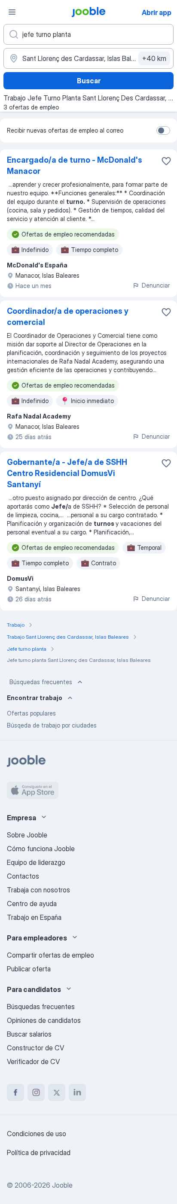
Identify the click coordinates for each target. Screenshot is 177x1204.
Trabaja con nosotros (38, 890)
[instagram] (36, 1092)
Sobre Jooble (27, 835)
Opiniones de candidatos (44, 1020)
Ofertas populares (31, 713)
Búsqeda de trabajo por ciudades (52, 725)
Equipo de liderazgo (36, 862)
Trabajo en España (34, 917)
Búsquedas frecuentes (40, 681)
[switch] (163, 130)
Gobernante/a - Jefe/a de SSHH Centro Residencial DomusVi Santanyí (67, 473)
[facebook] (15, 1092)
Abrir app (156, 12)
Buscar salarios (29, 1034)
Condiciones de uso (36, 1133)
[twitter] (56, 1092)
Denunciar (156, 285)
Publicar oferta (29, 968)
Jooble (62, 1185)
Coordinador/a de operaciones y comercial (67, 316)
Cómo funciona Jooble (41, 848)
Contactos (23, 876)
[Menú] (12, 12)
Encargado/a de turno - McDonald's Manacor (74, 165)
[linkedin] (77, 1092)
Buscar (89, 80)
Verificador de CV (33, 1061)
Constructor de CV (35, 1047)
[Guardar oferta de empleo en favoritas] (166, 161)
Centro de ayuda (32, 903)
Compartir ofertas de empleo (50, 955)
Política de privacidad (38, 1152)
